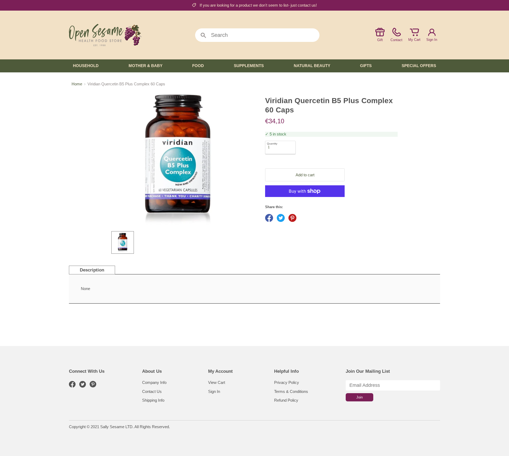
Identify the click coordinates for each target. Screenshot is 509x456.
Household (86, 65)
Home (77, 84)
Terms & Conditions (291, 391)
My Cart (414, 40)
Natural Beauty (312, 65)
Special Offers (419, 65)
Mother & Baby (146, 65)
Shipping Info (153, 400)
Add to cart (305, 175)
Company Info (154, 382)
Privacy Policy (286, 382)
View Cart (216, 382)
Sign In (431, 40)
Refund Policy (286, 400)
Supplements (249, 65)
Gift (380, 40)
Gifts (366, 65)
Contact (396, 40)
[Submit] (203, 35)
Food (198, 65)
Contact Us (152, 391)
